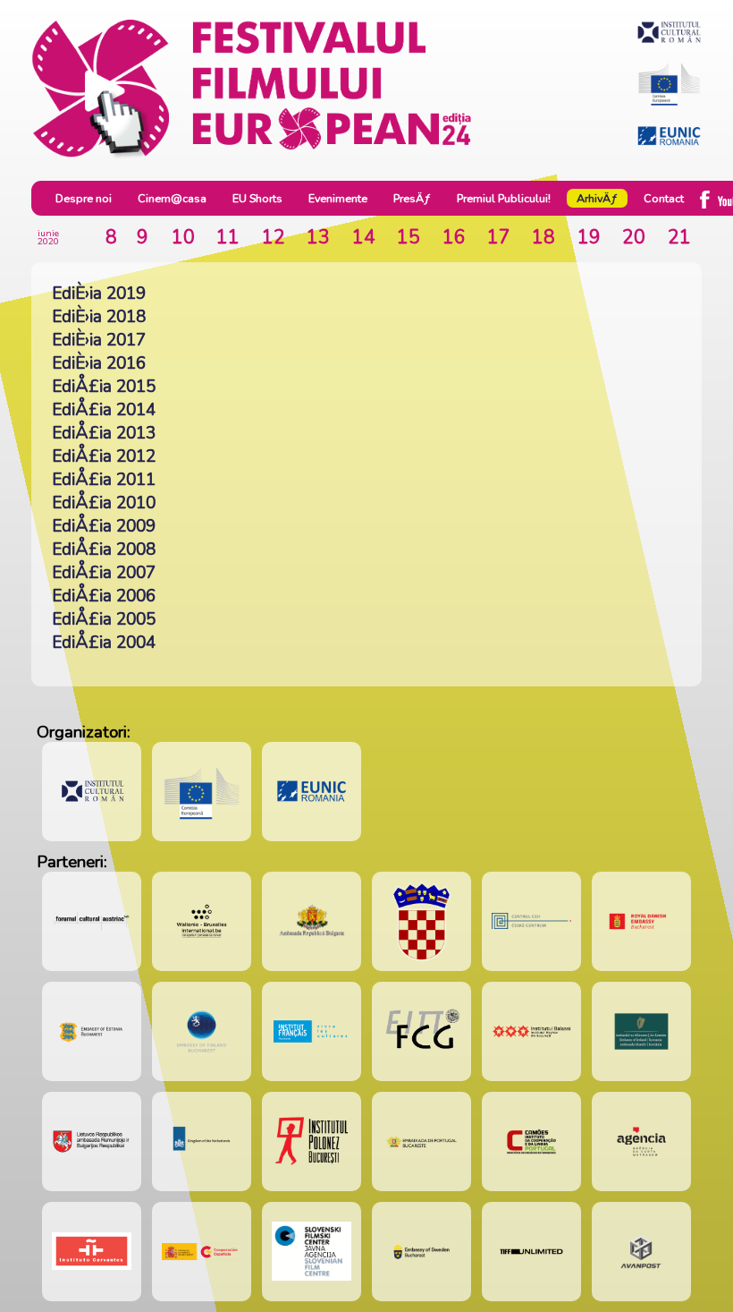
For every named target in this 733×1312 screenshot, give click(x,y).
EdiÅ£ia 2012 (104, 456)
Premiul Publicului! (504, 198)
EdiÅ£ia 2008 (104, 549)
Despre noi (83, 198)
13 (318, 237)
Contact (664, 198)
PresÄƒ (412, 198)
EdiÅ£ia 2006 (104, 596)
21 (679, 237)
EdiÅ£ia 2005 (104, 619)
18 (543, 237)
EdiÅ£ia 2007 (104, 572)
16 (454, 237)
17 (498, 237)
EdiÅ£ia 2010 (104, 503)
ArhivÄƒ (597, 198)
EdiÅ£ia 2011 (104, 479)
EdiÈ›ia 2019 (99, 293)
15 (408, 237)
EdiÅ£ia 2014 (104, 410)
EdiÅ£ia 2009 (104, 526)
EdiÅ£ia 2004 (104, 642)
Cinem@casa (172, 198)
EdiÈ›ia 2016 (99, 363)
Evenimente (337, 198)
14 (363, 237)
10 (183, 237)
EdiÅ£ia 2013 (104, 433)
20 (633, 237)
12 (273, 237)
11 (228, 237)
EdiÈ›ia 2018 (99, 316)
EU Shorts (257, 198)
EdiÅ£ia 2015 (104, 386)
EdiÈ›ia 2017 (99, 340)
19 (589, 237)
